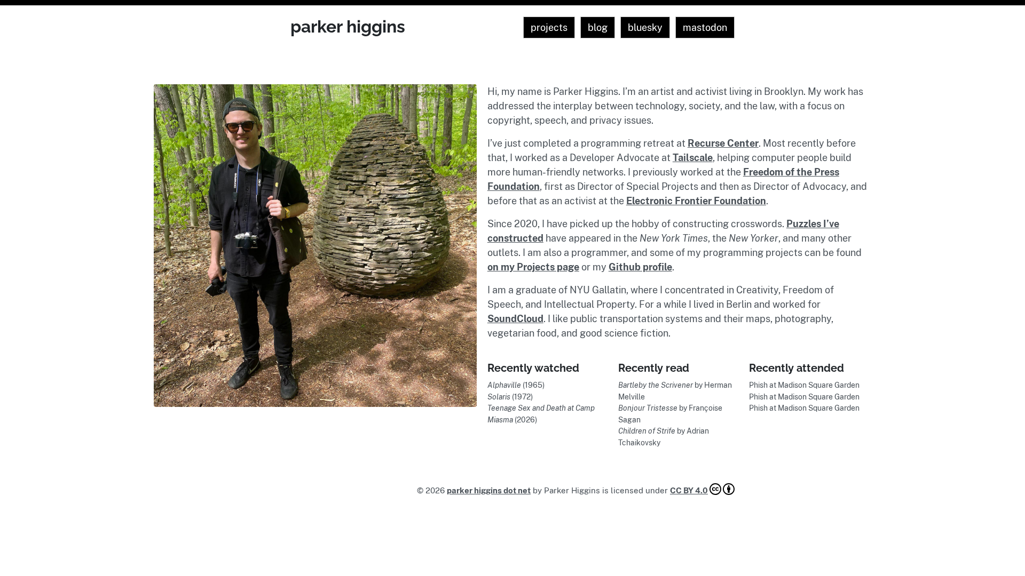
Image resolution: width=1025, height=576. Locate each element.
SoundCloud (515, 318)
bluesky (645, 27)
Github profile (640, 267)
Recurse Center (723, 143)
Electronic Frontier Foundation (696, 200)
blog (598, 27)
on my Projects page (533, 267)
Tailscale (693, 157)
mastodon (705, 27)
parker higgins (347, 26)
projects (549, 27)
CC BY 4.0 (689, 490)
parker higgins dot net (489, 490)
